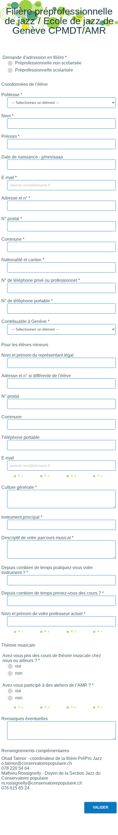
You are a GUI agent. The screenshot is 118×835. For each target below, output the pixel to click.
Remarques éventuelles (24, 718)
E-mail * (9, 177)
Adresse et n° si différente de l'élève (36, 375)
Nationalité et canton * (22, 259)
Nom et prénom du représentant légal (37, 355)
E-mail (7, 458)
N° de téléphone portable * (27, 301)
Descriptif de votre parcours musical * (37, 537)
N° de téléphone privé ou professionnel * (40, 280)
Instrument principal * (21, 517)
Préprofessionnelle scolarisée (43, 70)
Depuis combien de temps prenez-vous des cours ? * (52, 593)
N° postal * (11, 218)
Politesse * (11, 94)
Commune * (12, 239)
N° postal (10, 396)
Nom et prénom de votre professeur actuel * (43, 613)
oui (17, 666)
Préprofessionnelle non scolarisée (48, 63)
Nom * (7, 115)
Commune (11, 416)
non (18, 673)
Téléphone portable (20, 437)
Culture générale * (19, 487)
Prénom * (10, 136)
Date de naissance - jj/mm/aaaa (32, 157)
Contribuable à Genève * (25, 321)
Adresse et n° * (15, 198)
